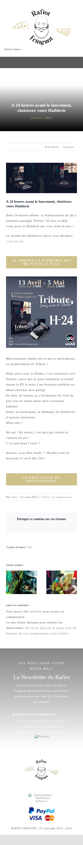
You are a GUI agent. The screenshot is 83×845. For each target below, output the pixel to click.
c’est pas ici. (15, 241)
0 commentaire (62, 497)
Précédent (52, 147)
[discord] (18, 53)
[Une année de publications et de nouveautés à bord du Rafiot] (21, 572)
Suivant (68, 147)
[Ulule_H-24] (41, 278)
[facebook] (5, 53)
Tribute (45, 497)
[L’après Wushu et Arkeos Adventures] (61, 572)
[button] (9, 582)
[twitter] (38, 787)
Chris (14, 497)
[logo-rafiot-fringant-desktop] (41, 761)
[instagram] (12, 53)
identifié (36, 611)
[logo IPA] (41, 795)
